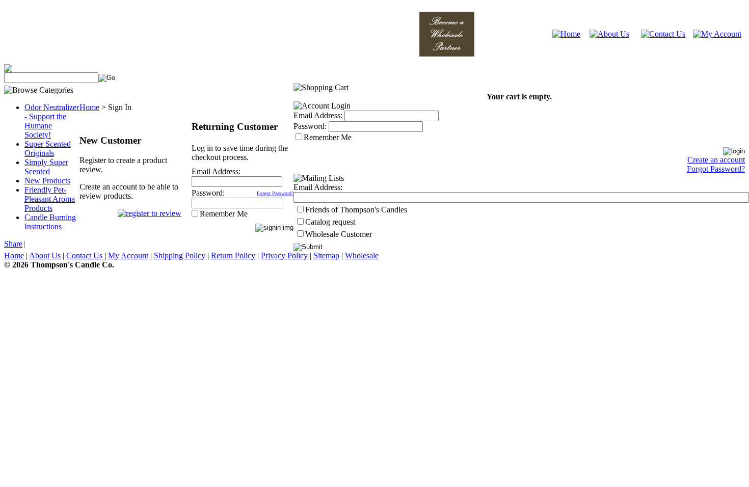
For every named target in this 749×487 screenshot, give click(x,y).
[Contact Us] (663, 34)
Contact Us (84, 255)
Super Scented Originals (47, 148)
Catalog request (330, 222)
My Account (128, 255)
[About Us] (609, 34)
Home (89, 107)
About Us (45, 255)
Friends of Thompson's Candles (356, 209)
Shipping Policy (179, 255)
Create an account (716, 159)
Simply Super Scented (46, 167)
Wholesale (362, 255)
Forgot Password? (275, 193)
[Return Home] (566, 34)
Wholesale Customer (338, 234)
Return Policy (233, 255)
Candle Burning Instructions (50, 222)
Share (13, 243)
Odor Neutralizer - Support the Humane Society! (51, 121)
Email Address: (216, 171)
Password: (208, 192)
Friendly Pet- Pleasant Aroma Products (49, 198)
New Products (47, 180)
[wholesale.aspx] (446, 53)
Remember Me (224, 213)
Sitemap (326, 255)
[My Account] (717, 34)
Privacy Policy (284, 255)
